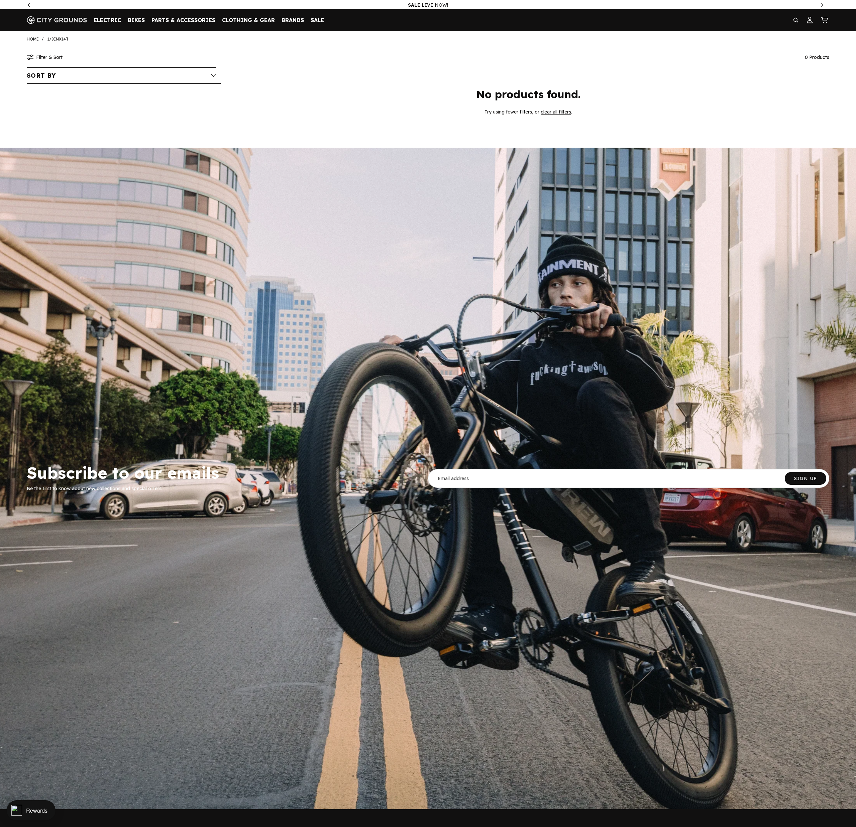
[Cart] (824, 20)
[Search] (795, 20)
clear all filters (556, 112)
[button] (121, 75)
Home (33, 39)
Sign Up (805, 478)
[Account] (809, 20)
